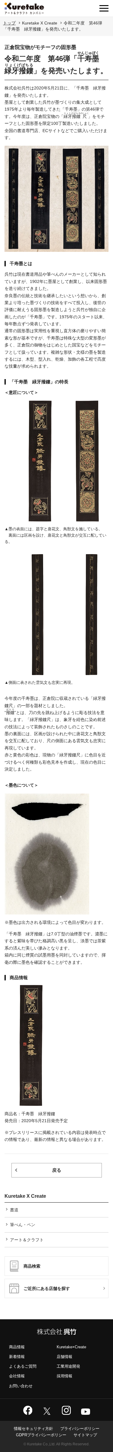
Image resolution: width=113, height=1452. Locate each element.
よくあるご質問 (22, 1366)
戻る (56, 1170)
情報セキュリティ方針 (33, 1428)
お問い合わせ (21, 1386)
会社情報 (17, 1376)
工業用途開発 (68, 1366)
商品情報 (17, 1347)
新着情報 (17, 1356)
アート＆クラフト (27, 1239)
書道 (14, 1209)
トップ (9, 23)
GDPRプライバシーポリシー (41, 1435)
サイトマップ (85, 1435)
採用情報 (64, 1376)
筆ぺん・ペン (22, 1224)
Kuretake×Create (71, 1347)
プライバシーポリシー (79, 1428)
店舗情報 (64, 1356)
